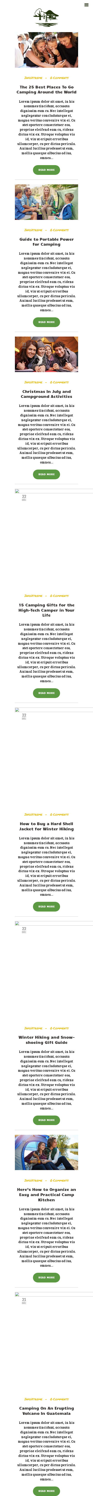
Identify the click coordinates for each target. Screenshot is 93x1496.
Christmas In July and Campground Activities (46, 394)
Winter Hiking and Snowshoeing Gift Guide (47, 1040)
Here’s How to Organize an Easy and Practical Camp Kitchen (46, 1194)
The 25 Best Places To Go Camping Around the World (46, 89)
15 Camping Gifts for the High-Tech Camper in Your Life (46, 609)
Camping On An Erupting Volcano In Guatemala (46, 1411)
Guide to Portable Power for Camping (46, 242)
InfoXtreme (33, 77)
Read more (46, 169)
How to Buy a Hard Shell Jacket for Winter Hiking (46, 826)
